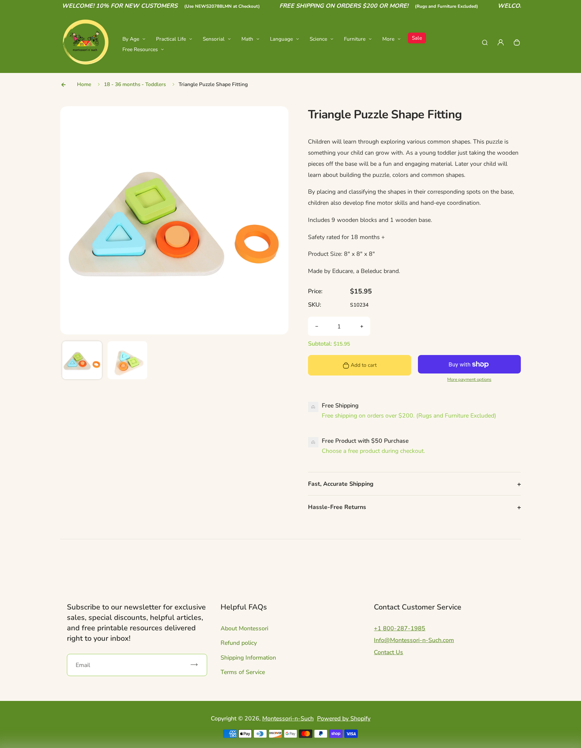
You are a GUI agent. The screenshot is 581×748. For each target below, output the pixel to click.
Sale (417, 37)
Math (247, 38)
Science (318, 38)
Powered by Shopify (344, 718)
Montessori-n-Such (288, 718)
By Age (130, 38)
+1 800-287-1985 (399, 628)
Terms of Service (243, 672)
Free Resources (140, 49)
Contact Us (388, 652)
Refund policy (239, 643)
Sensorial (214, 38)
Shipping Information (248, 658)
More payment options (469, 380)
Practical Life (171, 38)
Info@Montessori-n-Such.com (414, 640)
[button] (82, 361)
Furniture (354, 38)
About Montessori (244, 628)
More (388, 38)
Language (281, 38)
